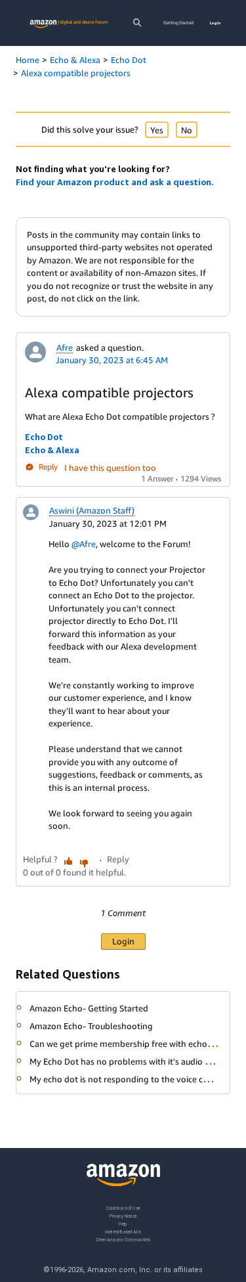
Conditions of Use (123, 1208)
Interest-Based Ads (122, 1231)
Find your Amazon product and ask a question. (115, 182)
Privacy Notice (123, 1215)
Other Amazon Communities (123, 1239)
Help (123, 1223)
